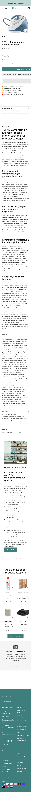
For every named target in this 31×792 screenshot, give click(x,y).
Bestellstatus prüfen (21, 711)
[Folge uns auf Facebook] (4, 741)
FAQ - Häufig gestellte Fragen (22, 725)
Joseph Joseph (8, 621)
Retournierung (21, 768)
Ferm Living (23, 621)
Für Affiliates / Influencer (6, 770)
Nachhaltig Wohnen (23, 735)
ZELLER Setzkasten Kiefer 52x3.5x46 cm (23, 597)
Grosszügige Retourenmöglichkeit (8, 727)
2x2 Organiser (23, 624)
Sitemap (19, 771)
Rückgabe (5, 411)
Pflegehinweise (21, 729)
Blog (18, 732)
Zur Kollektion (15, 636)
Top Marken (5, 716)
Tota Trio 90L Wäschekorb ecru (8, 625)
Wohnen (16, 318)
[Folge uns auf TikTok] (4, 745)
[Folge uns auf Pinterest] (12, 741)
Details (4, 334)
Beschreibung (6, 126)
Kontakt (4, 766)
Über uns (4, 754)
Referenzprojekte (7, 763)
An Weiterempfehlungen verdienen (8, 734)
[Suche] (6, 8)
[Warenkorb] (28, 8)
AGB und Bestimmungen (21, 755)
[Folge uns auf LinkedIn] (8, 745)
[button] (6, 56)
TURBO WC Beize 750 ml (8, 597)
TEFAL (4, 36)
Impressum (20, 762)
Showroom (21, 94)
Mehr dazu (21, 3)
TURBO (8, 592)
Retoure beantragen (20, 716)
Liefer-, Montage (9, 86)
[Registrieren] (26, 701)
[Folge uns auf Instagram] (8, 741)
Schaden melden (22, 721)
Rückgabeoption (20, 86)
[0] (24, 8)
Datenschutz (21, 759)
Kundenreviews (6, 760)
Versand (19, 765)
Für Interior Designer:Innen (21, 739)
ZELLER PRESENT (23, 592)
